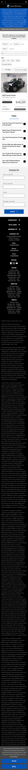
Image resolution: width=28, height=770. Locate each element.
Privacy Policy (14, 756)
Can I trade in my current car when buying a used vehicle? (12, 154)
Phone (5, 192)
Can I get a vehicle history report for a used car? (11, 161)
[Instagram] (14, 263)
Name (8, 174)
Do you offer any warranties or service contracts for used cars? (12, 146)
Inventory (12, 220)
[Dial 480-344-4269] (5, 2)
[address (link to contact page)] (1, 2)
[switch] (26, 2)
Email (8, 183)
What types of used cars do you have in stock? (11, 131)
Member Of (13, 229)
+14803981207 (14, 250)
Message (8, 201)
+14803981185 (14, 256)
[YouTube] (16, 263)
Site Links (13, 225)
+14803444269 (14, 245)
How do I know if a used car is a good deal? (12, 124)
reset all (11, 49)
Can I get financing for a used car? (12, 138)
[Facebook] (11, 263)
